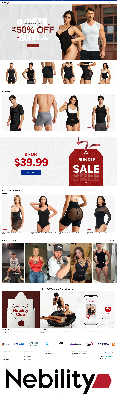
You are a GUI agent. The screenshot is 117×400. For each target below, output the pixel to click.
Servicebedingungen (6, 362)
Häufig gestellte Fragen (27, 356)
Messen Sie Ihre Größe (27, 359)
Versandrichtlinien (26, 353)
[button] (110, 3)
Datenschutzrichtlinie (6, 359)
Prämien (4, 356)
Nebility (59, 398)
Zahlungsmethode (6, 360)
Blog (3, 357)
